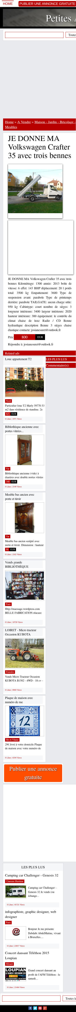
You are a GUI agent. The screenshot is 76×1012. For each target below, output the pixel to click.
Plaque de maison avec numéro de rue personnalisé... (19, 702)
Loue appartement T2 (18, 359)
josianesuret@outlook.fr (38, 344)
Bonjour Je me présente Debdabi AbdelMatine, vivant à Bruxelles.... (44, 933)
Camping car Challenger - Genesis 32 (31, 875)
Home (8, 4)
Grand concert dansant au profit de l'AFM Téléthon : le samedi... (44, 974)
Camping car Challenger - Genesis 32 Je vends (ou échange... (42, 892)
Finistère (10, 672)
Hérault (9, 964)
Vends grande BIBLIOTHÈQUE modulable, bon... (16, 566)
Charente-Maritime (14, 881)
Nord (8, 401)
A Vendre (24, 121)
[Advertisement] (38, 79)
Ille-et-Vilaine (12, 739)
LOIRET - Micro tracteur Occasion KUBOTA (20, 632)
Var (7, 468)
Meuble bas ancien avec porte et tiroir (19, 496)
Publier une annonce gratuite (33, 773)
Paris (8, 604)
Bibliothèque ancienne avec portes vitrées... (22, 429)
